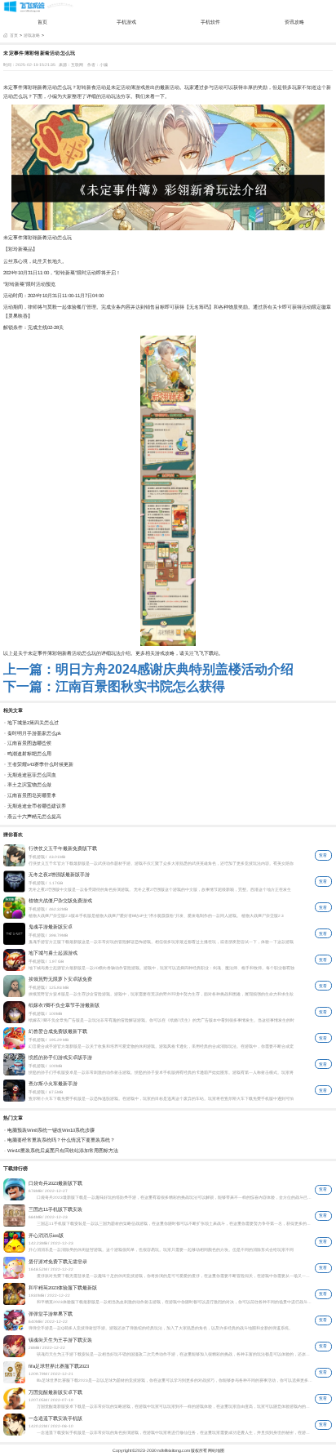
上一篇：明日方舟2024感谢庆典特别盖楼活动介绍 (148, 669)
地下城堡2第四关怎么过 (33, 722)
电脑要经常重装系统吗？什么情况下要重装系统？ (61, 1140)
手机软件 (210, 21)
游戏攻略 (32, 35)
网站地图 (216, 1450)
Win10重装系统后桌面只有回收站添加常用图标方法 (62, 1150)
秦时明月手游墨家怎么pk (34, 733)
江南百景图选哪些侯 (29, 743)
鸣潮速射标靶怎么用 (29, 753)
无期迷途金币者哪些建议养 (36, 806)
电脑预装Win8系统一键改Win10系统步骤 (51, 1130)
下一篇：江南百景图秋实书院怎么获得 (114, 686)
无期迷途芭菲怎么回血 (31, 775)
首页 (42, 21)
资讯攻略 (294, 21)
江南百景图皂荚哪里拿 (31, 795)
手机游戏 (126, 21)
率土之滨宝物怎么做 (29, 784)
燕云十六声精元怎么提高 (34, 816)
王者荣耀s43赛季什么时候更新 (40, 764)
